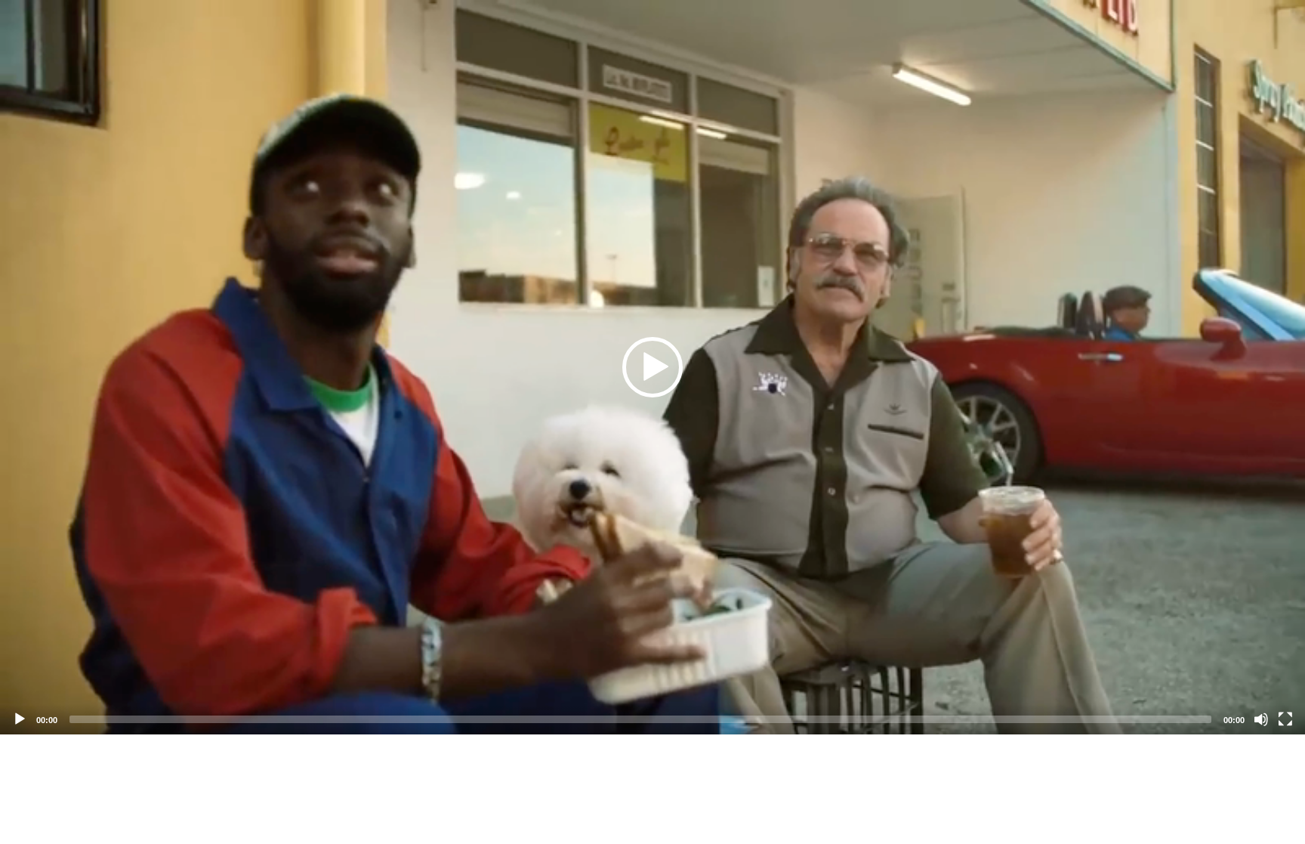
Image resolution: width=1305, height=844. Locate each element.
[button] (652, 367)
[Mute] (1261, 719)
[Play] (19, 719)
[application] (652, 367)
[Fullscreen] (1285, 719)
